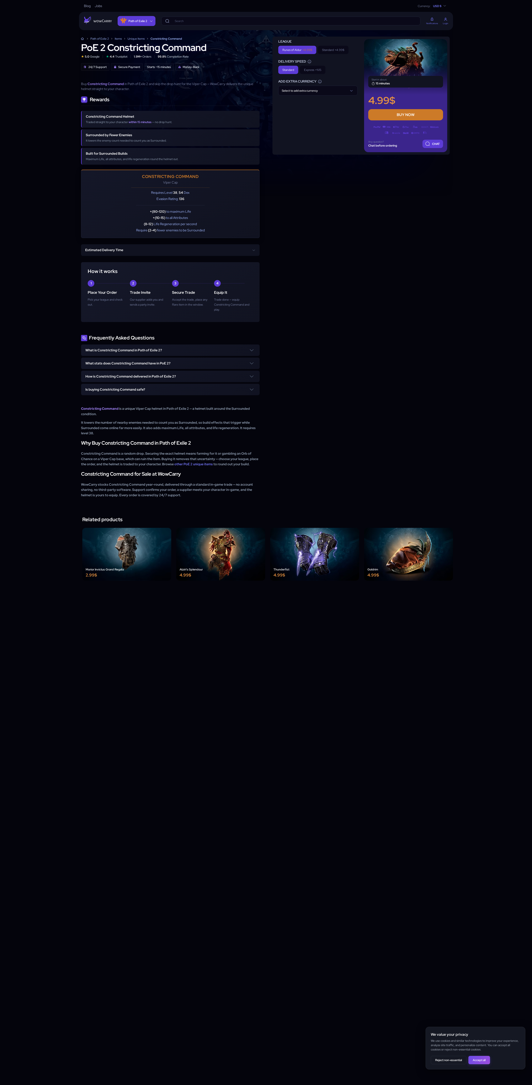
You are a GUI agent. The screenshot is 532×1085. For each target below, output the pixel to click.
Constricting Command (166, 39)
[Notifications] (432, 19)
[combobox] (318, 90)
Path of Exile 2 (99, 39)
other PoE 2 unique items (193, 464)
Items (118, 39)
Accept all (479, 1060)
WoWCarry (82, 39)
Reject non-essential (448, 1060)
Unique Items (136, 39)
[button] (170, 350)
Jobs (98, 6)
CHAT (436, 144)
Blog (87, 6)
